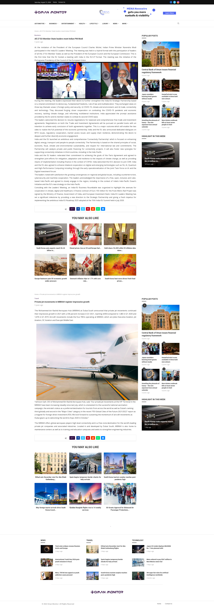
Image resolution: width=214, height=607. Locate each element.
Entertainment (68, 23)
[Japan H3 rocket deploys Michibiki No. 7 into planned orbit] (138, 549)
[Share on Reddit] (93, 209)
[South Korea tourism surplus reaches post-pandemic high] (120, 463)
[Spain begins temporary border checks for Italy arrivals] (85, 463)
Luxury (105, 23)
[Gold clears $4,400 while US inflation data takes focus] (120, 234)
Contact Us (61, 2)
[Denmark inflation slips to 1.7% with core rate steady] (85, 265)
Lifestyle (94, 23)
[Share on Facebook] (78, 209)
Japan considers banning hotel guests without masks (149, 96)
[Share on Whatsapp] (98, 209)
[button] (144, 154)
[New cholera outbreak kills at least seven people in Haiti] (170, 111)
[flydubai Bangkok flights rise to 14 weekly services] (85, 494)
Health (82, 23)
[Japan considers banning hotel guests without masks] (150, 86)
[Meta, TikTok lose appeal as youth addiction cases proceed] (47, 576)
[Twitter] (174, 2)
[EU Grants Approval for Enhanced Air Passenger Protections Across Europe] (120, 494)
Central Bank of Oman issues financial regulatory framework (159, 71)
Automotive (39, 23)
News (115, 23)
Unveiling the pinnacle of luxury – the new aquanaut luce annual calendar (150, 123)
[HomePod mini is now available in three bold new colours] (170, 86)
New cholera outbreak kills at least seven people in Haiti (169, 122)
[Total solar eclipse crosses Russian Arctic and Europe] (47, 549)
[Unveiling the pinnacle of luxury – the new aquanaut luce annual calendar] (150, 111)
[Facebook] (171, 2)
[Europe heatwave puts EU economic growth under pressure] (51, 265)
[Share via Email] (103, 209)
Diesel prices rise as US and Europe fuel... (85, 248)
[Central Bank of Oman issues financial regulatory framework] (160, 54)
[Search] (178, 24)
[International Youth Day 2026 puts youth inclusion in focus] (47, 562)
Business (53, 23)
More (124, 23)
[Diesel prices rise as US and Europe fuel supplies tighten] (85, 234)
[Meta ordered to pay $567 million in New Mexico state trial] (138, 562)
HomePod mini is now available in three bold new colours (170, 96)
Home (55, 2)
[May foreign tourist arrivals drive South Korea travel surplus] (51, 494)
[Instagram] (178, 2)
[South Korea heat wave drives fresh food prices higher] (120, 265)
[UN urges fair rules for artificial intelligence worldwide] (138, 576)
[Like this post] (73, 209)
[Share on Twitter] (83, 209)
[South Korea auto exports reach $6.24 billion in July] (51, 234)
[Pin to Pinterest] (88, 209)
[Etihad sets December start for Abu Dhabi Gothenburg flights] (51, 463)
